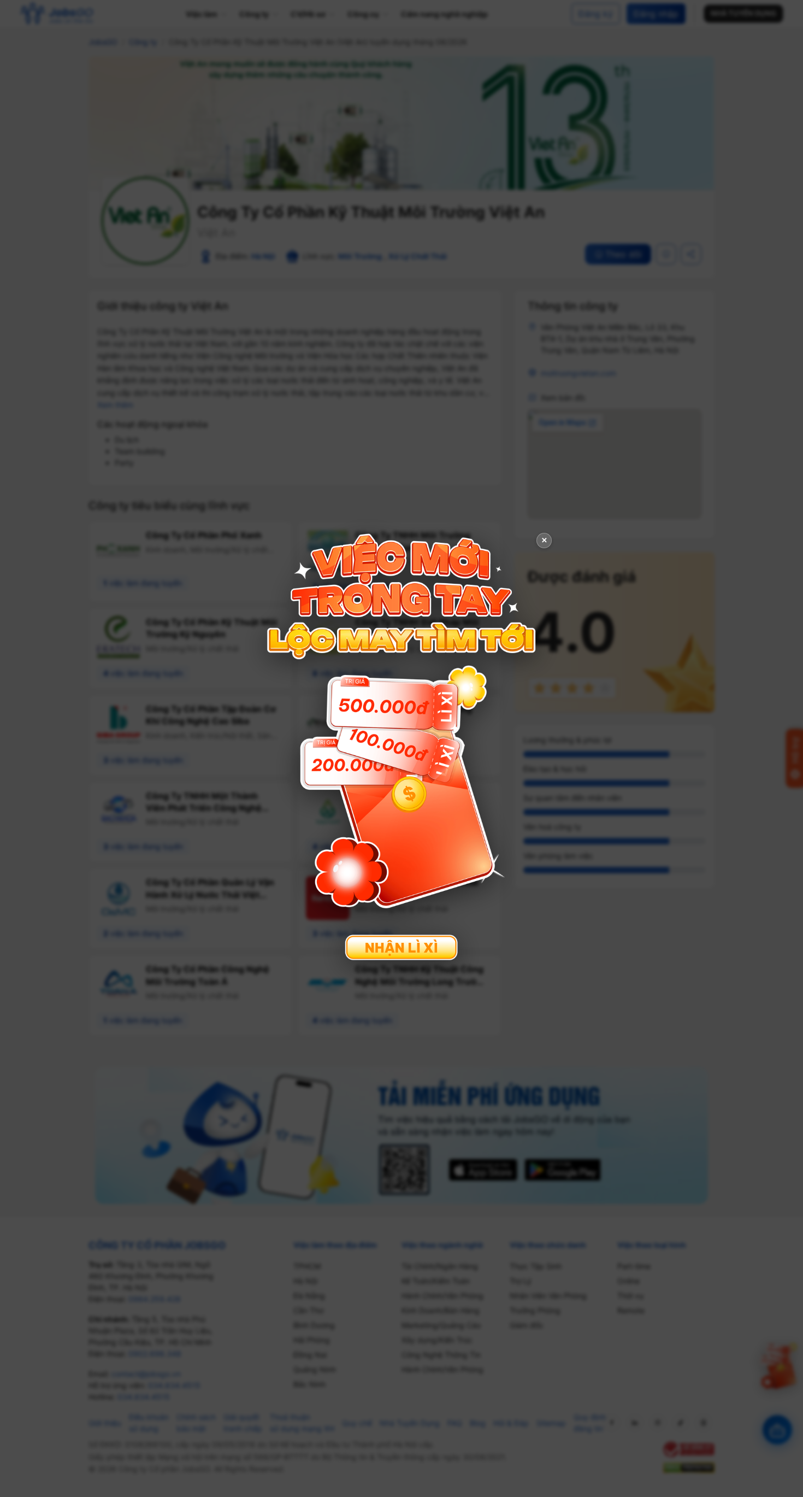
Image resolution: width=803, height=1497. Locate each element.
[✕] (401, 747)
